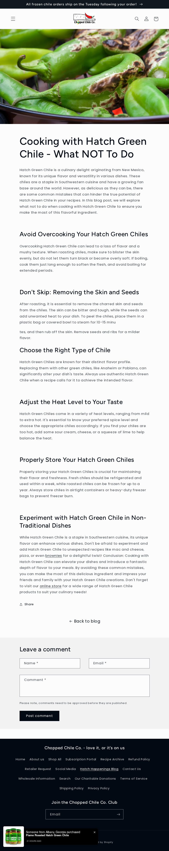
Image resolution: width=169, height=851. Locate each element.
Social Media (65, 769)
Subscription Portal (81, 759)
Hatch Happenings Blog (99, 769)
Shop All (54, 759)
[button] (13, 19)
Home (20, 759)
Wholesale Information (36, 779)
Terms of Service (133, 779)
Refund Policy (139, 759)
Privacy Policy (99, 788)
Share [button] (29, 604)
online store (51, 586)
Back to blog (87, 621)
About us (36, 759)
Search (65, 779)
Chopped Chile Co (77, 842)
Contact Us (132, 769)
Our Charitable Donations (95, 779)
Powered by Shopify (101, 842)
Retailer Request (38, 769)
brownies (53, 555)
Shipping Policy (72, 788)
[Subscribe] (118, 814)
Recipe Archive (112, 759)
